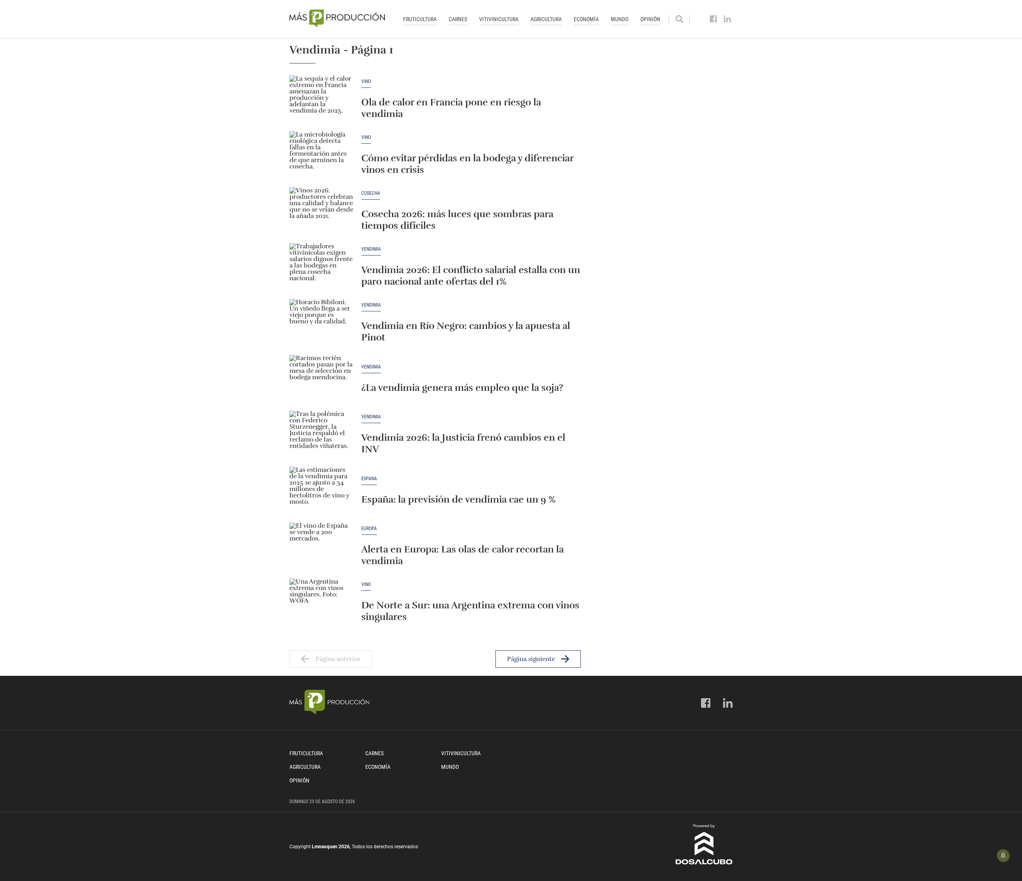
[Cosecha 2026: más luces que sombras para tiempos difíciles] (321, 211)
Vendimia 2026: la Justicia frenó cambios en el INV (463, 443)
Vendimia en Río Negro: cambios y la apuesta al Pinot (465, 331)
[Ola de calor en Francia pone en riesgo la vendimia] (321, 99)
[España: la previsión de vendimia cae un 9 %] (321, 491)
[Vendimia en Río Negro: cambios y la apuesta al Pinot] (321, 323)
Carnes (458, 19)
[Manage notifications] (1003, 855)
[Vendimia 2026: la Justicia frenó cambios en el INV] (321, 435)
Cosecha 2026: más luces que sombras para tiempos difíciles (457, 220)
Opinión (650, 19)
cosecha (370, 193)
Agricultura (546, 19)
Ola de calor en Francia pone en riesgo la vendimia (451, 108)
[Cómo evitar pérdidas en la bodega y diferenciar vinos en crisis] (321, 155)
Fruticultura (420, 19)
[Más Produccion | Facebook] (714, 19)
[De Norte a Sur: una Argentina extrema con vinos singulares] (321, 602)
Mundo (619, 19)
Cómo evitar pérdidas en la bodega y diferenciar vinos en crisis (467, 164)
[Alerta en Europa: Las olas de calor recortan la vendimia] (321, 546)
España (369, 478)
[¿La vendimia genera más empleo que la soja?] (321, 379)
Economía (586, 19)
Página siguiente (531, 659)
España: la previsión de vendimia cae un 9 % (458, 499)
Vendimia (371, 249)
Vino (366, 81)
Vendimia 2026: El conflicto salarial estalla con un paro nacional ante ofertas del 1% (470, 275)
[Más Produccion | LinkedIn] (728, 19)
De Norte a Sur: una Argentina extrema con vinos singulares (470, 611)
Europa (369, 528)
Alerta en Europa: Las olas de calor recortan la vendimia (462, 555)
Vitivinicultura (499, 19)
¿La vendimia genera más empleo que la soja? (462, 388)
